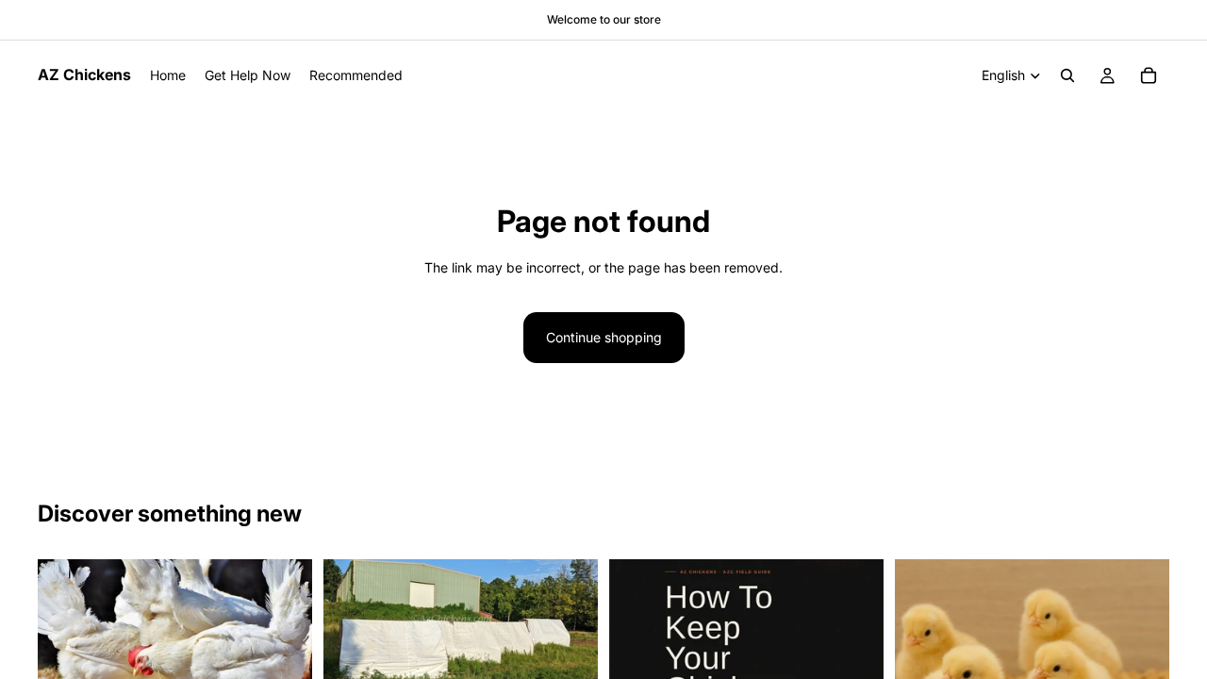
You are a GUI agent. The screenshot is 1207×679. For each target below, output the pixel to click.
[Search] (1067, 75)
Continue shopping (604, 337)
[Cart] (1148, 75)
